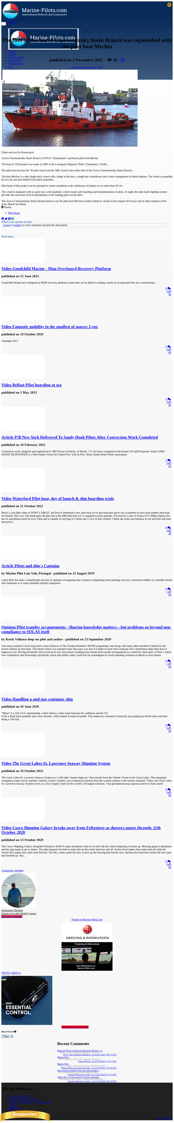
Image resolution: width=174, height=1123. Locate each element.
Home (11, 19)
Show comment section (83, 67)
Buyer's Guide (16, 57)
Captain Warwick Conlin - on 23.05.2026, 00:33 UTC (92, 1081)
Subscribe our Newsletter (75, 1027)
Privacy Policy (26, 1102)
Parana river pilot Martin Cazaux (18, 912)
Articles (12, 51)
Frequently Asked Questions (24, 1099)
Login (6, 225)
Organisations (15, 63)
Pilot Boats (14, 213)
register (17, 225)
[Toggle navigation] (3, 24)
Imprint (12, 1102)
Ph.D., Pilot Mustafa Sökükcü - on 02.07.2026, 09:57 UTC (90, 1055)
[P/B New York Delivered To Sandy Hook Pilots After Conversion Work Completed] (23, 430)
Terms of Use (43, 1102)
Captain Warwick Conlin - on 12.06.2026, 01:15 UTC (92, 1074)
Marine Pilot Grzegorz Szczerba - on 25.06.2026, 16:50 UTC (89, 1068)
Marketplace (14, 60)
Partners (13, 1105)
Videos (12, 54)
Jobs (10, 66)
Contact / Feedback (19, 1096)
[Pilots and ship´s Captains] (23, 558)
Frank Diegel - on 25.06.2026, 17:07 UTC (97, 1061)
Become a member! (11, 916)
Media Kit (14, 1108)
